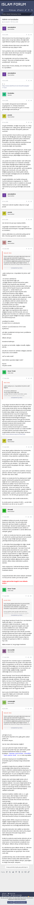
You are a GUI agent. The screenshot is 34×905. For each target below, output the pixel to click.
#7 (31, 248)
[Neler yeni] (28, 10)
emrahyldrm (6, 22)
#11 (31, 596)
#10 (31, 517)
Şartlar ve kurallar (17, 895)
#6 (31, 219)
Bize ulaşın (6, 895)
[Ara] (32, 10)
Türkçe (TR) (12, 893)
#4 (31, 122)
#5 (31, 201)
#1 (31, 34)
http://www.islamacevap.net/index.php (13, 434)
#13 (31, 708)
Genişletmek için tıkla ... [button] (17, 268)
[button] (2, 10)
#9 (31, 447)
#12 (31, 657)
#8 (31, 378)
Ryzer (5, 893)
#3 (31, 100)
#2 (31, 80)
